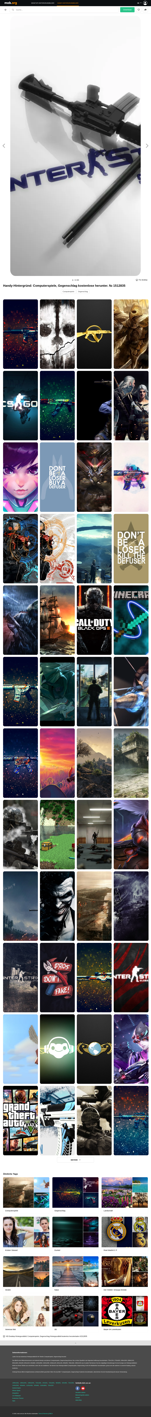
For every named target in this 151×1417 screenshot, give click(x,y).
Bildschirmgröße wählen (82, 1395)
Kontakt (78, 1397)
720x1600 (51, 1383)
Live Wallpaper (16, 1395)
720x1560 (71, 1383)
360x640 (22, 1385)
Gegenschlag (83, 291)
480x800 (58, 1383)
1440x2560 (15, 1385)
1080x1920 (15, 1383)
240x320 (44, 1383)
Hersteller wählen (80, 1392)
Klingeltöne (15, 1393)
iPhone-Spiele (16, 1390)
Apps (13, 1401)
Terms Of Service (43, 1413)
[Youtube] (83, 1390)
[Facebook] (78, 1390)
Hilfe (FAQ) (79, 1400)
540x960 (36, 1385)
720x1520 (51, 1385)
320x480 (64, 1383)
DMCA (51, 1413)
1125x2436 (29, 1385)
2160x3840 (43, 1385)
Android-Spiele (16, 1388)
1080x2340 (31, 1383)
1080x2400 (23, 1383)
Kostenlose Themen (18, 1398)
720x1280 (38, 1383)
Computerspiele (68, 291)
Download (127, 10)
